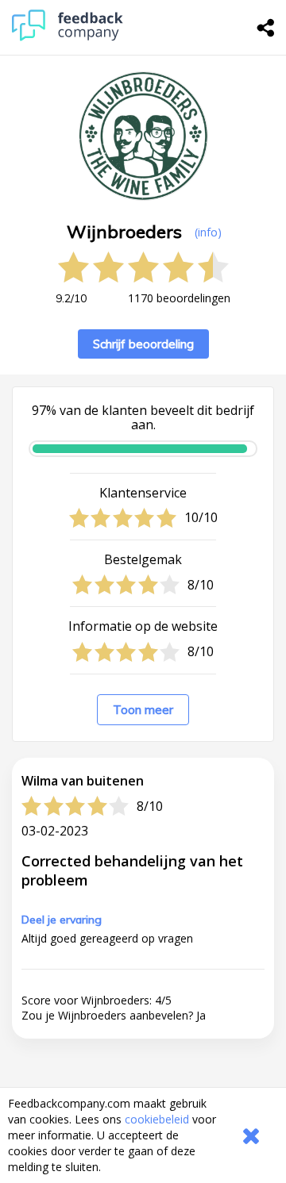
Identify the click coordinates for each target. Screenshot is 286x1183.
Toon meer (143, 709)
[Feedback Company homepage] (67, 37)
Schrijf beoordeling (143, 343)
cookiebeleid (157, 1119)
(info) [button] (208, 232)
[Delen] (266, 27)
